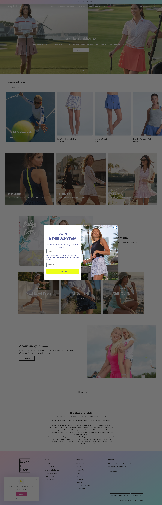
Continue (63, 271)
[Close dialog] (115, 227)
